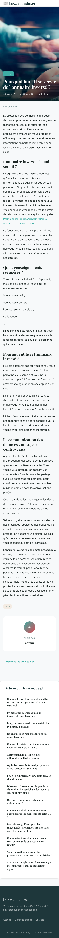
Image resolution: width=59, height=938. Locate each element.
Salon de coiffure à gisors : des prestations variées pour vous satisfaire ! (29, 853)
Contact (40, 919)
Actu (8, 73)
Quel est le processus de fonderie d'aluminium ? (25, 801)
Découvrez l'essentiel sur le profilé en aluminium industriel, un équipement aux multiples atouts (28, 789)
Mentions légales (23, 919)
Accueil (6, 106)
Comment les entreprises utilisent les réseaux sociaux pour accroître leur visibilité (27, 702)
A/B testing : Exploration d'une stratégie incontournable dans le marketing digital (29, 866)
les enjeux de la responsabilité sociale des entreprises (28, 735)
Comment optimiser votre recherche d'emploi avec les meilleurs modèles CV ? (29, 814)
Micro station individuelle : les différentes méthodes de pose (24, 756)
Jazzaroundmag (19, 3)
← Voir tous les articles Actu (19, 661)
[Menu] (53, 3)
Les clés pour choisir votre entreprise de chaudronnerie (29, 777)
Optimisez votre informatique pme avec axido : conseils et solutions (29, 767)
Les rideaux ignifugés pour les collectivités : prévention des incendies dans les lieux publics (28, 828)
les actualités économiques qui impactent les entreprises (24, 714)
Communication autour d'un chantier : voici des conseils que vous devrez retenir (28, 841)
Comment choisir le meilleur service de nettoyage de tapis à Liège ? (29, 745)
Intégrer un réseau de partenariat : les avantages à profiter (28, 725)
